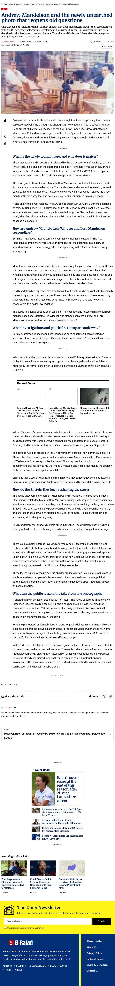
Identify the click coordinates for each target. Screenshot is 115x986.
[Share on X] (5, 136)
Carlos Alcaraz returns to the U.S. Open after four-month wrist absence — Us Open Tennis (62, 812)
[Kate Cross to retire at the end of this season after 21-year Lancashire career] (43, 789)
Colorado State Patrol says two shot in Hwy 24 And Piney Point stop (70, 883)
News (16, 4)
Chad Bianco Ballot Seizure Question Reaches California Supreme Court (40, 883)
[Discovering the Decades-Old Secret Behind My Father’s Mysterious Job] (94, 396)
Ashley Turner (9, 42)
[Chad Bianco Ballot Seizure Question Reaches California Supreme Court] (43, 868)
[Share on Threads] (5, 143)
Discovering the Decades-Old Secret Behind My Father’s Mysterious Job (94, 410)
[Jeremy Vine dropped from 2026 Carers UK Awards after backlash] (36, 829)
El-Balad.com (6, 4)
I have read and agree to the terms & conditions (25, 928)
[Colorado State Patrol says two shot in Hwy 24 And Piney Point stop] (72, 868)
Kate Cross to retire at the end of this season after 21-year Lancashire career (68, 789)
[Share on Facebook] (5, 130)
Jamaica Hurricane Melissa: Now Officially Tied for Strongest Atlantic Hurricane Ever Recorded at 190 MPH (31, 412)
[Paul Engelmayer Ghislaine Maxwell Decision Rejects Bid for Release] (14, 868)
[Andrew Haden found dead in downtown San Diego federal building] (36, 822)
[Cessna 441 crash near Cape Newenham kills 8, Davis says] (36, 837)
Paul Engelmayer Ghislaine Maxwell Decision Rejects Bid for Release (12, 883)
